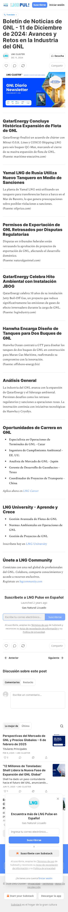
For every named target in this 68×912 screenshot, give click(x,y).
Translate (10, 14)
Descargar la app (51, 895)
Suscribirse (39, 4)
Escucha (59, 56)
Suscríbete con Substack (36, 853)
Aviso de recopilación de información (39, 628)
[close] (58, 799)
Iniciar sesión (57, 4)
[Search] (61, 726)
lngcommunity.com (31, 581)
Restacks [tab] (28, 682)
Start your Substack (22, 895)
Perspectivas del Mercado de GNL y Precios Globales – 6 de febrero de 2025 (24, 740)
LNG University (36, 544)
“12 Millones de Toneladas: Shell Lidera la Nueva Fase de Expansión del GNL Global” (24, 770)
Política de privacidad (44, 868)
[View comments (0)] (14, 65)
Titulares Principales (15, 749)
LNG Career (31, 491)
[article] (34, 747)
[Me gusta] (6, 65)
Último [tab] (25, 726)
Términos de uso (45, 861)
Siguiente (53, 657)
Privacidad (34, 883)
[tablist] (19, 682)
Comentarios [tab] (12, 682)
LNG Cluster (18, 54)
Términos (47, 883)
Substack (16, 904)
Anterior (13, 657)
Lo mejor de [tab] (11, 726)
